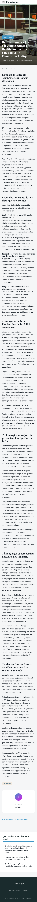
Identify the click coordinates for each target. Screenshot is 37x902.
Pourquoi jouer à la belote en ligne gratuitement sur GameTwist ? (17, 858)
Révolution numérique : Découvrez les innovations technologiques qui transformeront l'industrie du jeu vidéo (18, 849)
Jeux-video (7, 37)
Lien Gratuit (10, 2)
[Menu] (33, 2)
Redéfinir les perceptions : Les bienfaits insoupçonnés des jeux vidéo (18, 865)
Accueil (4, 69)
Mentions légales (14, 890)
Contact (25, 890)
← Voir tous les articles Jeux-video (15, 819)
